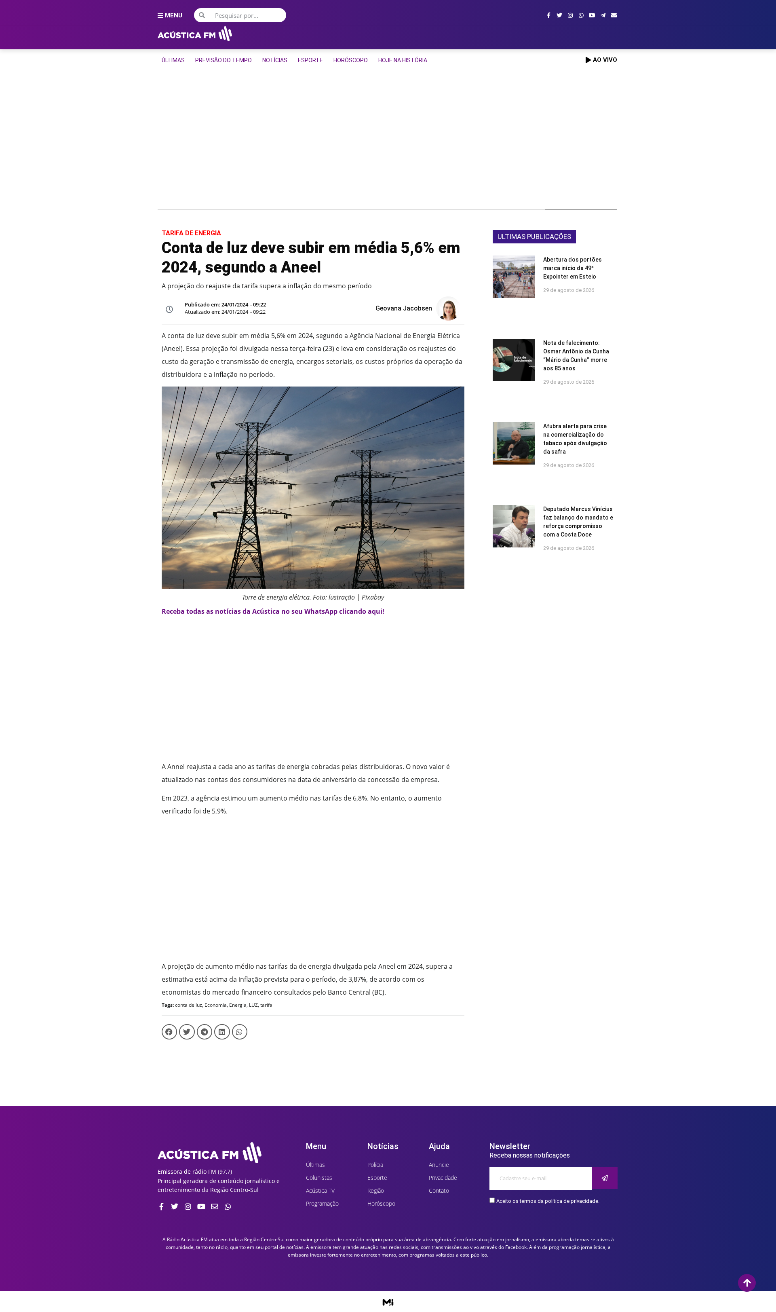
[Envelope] (614, 15)
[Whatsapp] (581, 15)
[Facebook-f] (548, 15)
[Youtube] (592, 15)
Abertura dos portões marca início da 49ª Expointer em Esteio (572, 268)
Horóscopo (350, 60)
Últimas (173, 60)
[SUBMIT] (605, 1178)
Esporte (310, 60)
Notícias (274, 60)
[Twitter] (559, 15)
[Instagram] (570, 15)
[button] (169, 1031)
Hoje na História (402, 60)
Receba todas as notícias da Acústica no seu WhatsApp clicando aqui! (273, 611)
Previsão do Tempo (223, 60)
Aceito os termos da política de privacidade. (547, 1201)
